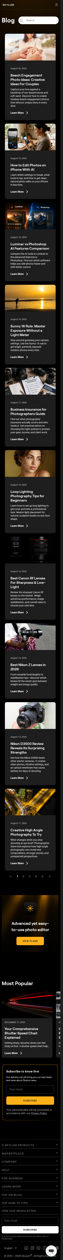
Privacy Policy (39, 1113)
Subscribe (30, 1100)
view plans (30, 941)
